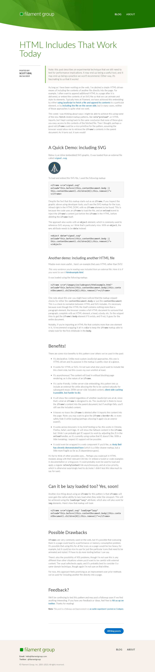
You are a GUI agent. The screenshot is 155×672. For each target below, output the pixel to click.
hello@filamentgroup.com (36, 656)
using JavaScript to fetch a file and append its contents (84, 102)
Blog (118, 14)
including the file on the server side (79, 105)
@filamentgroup (34, 659)
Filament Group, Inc (36, 14)
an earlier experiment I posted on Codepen (106, 609)
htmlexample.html (74, 272)
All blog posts (114, 631)
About (130, 14)
